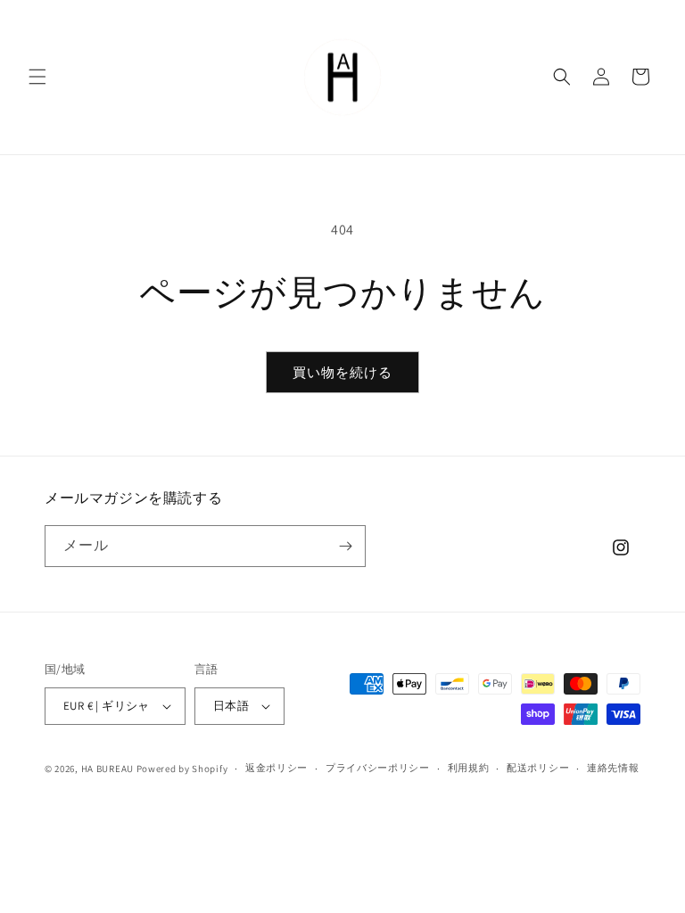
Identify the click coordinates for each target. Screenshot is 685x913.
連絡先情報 (613, 767)
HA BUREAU (107, 768)
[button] (37, 76)
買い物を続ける (342, 372)
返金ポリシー (276, 767)
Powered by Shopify (182, 768)
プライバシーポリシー (378, 767)
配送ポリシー (538, 767)
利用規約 (469, 767)
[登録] (345, 546)
